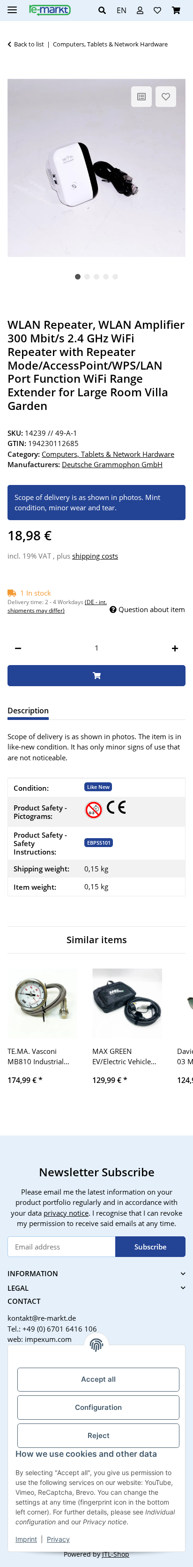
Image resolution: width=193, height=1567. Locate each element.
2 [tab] (87, 277)
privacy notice (66, 1213)
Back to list (29, 44)
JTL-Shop (115, 1554)
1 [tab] (78, 277)
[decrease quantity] (18, 648)
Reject (99, 1435)
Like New (98, 786)
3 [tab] (96, 277)
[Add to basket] (14, 73)
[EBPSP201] (116, 807)
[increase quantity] (175, 648)
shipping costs (95, 555)
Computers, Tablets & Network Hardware (108, 454)
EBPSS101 (99, 842)
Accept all (98, 1379)
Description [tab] (28, 710)
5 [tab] (115, 277)
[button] (104, 10)
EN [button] (121, 10)
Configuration (98, 1407)
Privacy (58, 1539)
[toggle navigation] (12, 6)
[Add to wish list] (166, 96)
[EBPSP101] (93, 810)
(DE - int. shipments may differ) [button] (57, 606)
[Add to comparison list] (141, 96)
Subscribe (150, 1246)
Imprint (26, 1539)
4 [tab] (106, 277)
